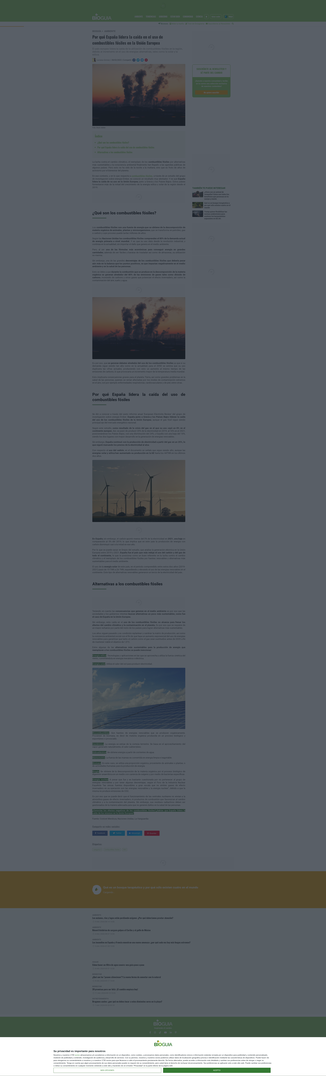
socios (77, 1055)
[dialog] (163, 1056)
